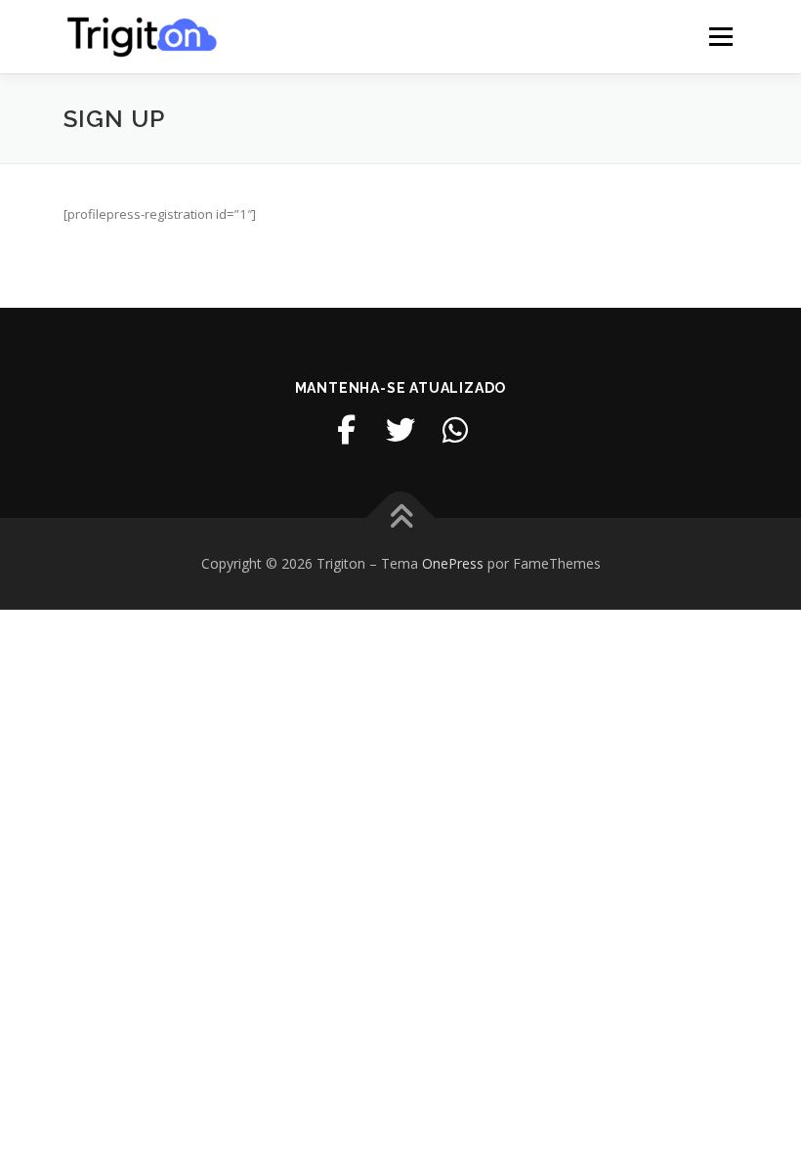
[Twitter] (400, 430)
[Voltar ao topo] (401, 518)
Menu (720, 36)
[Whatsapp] (455, 430)
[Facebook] (345, 430)
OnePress (453, 563)
